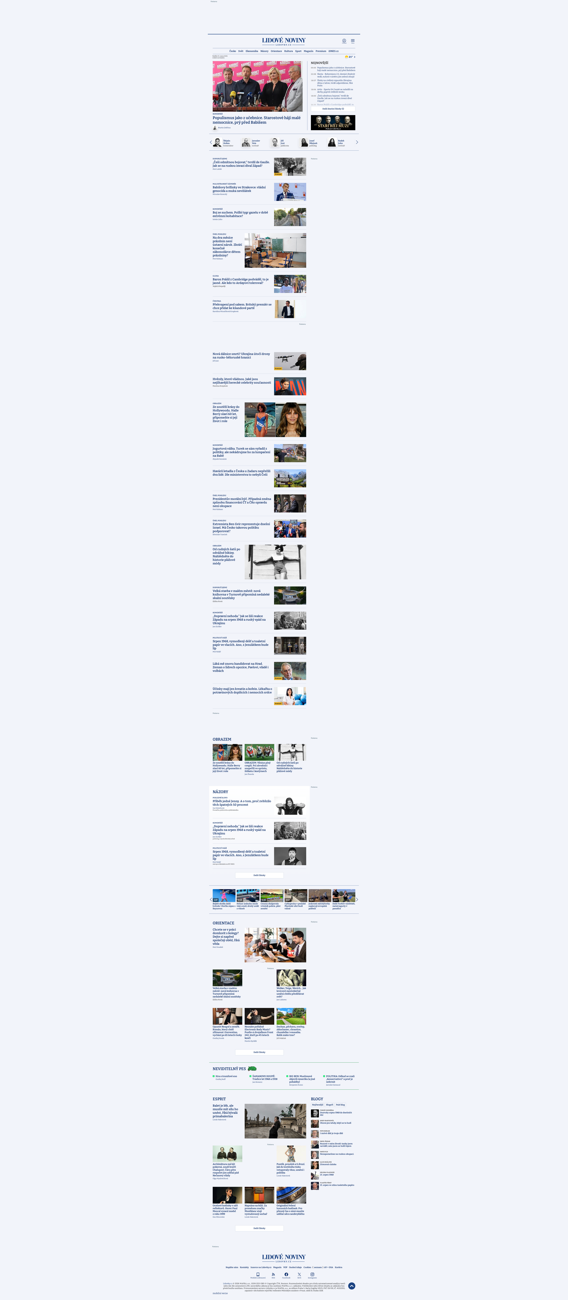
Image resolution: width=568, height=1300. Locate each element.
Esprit (219, 1099)
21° (351, 56)
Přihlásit (344, 43)
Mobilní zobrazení (258, 1278)
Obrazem (217, 403)
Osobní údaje (295, 1267)
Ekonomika (252, 51)
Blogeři (329, 1105)
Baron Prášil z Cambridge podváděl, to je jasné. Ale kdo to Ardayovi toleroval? (335, 106)
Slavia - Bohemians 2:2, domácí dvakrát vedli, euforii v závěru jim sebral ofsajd (336, 75)
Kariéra (338, 1267)
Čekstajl (217, 301)
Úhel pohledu (219, 234)
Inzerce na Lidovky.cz (261, 1267)
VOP (285, 1267)
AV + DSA (328, 1267)
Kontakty (244, 1267)
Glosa (216, 276)
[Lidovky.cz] (284, 41)
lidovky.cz (284, 1258)
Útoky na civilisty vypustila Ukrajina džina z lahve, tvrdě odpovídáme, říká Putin (335, 83)
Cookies (307, 1267)
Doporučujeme (220, 159)
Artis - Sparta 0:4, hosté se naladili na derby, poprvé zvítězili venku (335, 90)
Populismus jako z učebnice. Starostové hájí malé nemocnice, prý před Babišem (336, 69)
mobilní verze (220, 1293)
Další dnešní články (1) (333, 109)
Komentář (218, 114)
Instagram (312, 1278)
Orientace (276, 51)
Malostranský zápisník (224, 184)
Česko (232, 51)
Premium (321, 51)
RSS (273, 1278)
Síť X (299, 1278)
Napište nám (232, 1267)
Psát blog (340, 1105)
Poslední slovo (220, 798)
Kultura (288, 51)
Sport (298, 51)
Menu (352, 43)
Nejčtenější (317, 1105)
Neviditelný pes (229, 1069)
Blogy (317, 1099)
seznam (318, 1267)
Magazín (308, 51)
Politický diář (220, 638)
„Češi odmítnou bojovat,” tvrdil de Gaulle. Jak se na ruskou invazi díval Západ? (334, 98)
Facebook (286, 1278)
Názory (264, 51)
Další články (259, 875)
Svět (240, 51)
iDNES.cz (334, 51)
